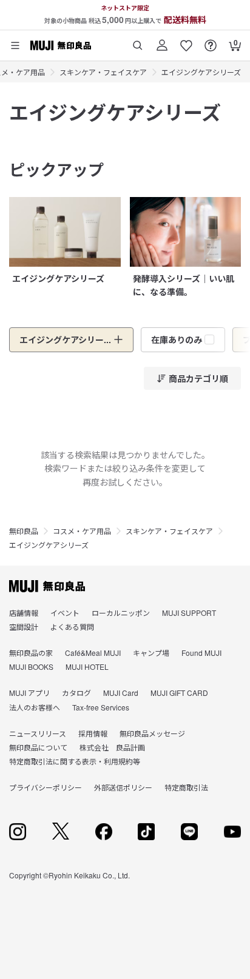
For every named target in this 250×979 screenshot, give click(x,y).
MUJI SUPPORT (189, 612)
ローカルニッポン (121, 612)
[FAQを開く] (210, 41)
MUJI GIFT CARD (179, 692)
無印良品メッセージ (152, 733)
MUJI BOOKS (31, 666)
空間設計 (23, 626)
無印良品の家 (31, 652)
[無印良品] (47, 586)
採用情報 (92, 733)
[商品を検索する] (138, 41)
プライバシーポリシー (45, 787)
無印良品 (23, 531)
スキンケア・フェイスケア (103, 72)
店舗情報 (23, 612)
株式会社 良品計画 (112, 747)
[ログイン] (162, 41)
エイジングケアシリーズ (201, 72)
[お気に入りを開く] (186, 41)
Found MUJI (201, 652)
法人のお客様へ (34, 707)
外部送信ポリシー (123, 787)
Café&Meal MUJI (93, 652)
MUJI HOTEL (87, 666)
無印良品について (38, 747)
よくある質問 (72, 626)
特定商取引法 (186, 787)
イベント (64, 612)
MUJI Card (120, 692)
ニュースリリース (37, 733)
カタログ (76, 692)
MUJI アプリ (29, 692)
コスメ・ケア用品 (82, 531)
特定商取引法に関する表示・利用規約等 (74, 761)
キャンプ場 (151, 652)
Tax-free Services (100, 707)
